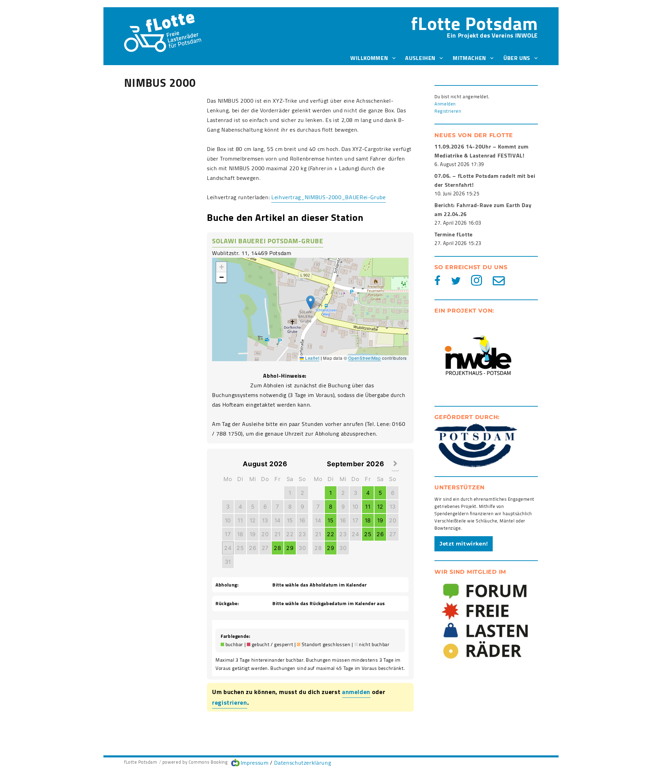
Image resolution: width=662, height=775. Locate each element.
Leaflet (311, 358)
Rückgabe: (227, 603)
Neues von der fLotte (473, 135)
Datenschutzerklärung (302, 762)
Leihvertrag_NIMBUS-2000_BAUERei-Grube (328, 197)
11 (240, 520)
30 (302, 547)
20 (265, 534)
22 (289, 534)
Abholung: (227, 585)
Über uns (516, 58)
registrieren (229, 702)
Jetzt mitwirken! (464, 543)
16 (302, 520)
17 (228, 534)
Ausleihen (420, 58)
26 (252, 547)
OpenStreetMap (364, 358)
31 (228, 561)
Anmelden (445, 104)
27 (265, 547)
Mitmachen (469, 58)
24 (227, 547)
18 (240, 534)
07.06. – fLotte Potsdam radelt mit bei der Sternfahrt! (484, 180)
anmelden (356, 691)
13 (265, 520)
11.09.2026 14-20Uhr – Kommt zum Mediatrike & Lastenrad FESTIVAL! (481, 151)
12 (253, 520)
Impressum (255, 762)
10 (228, 520)
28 (277, 547)
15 (290, 520)
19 (253, 534)
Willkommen (369, 58)
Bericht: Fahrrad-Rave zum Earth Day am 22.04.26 (482, 209)
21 (277, 534)
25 (240, 547)
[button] (310, 302)
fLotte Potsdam (474, 23)
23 (302, 534)
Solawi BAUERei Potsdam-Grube (267, 241)
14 (277, 520)
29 (289, 547)
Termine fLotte (453, 234)
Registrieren (447, 111)
